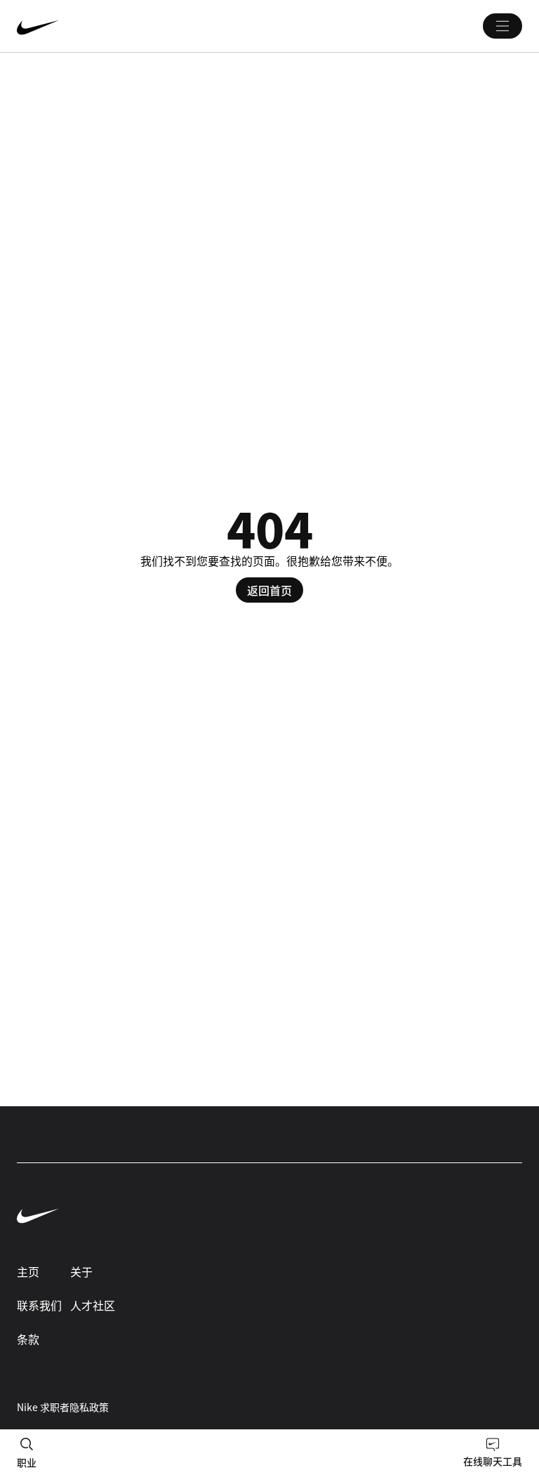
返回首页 (269, 590)
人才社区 (92, 1305)
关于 (81, 1271)
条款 (28, 1338)
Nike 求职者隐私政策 (63, 1407)
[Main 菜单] (502, 26)
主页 (28, 1271)
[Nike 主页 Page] (122, 26)
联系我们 (39, 1305)
